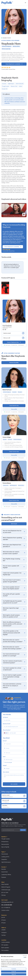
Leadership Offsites (6, 874)
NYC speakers (4, 945)
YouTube (3, 935)
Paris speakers (5, 950)
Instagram (4, 932)
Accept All (14, 971)
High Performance (5, 862)
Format (5, 740)
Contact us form (5, 910)
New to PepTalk (5, 847)
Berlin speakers (5, 947)
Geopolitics (4, 859)
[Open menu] (25, 3)
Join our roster (4, 892)
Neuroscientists (5, 844)
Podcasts (3, 877)
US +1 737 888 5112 (5, 907)
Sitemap (3, 895)
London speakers (5, 942)
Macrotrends (4, 854)
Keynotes (3, 869)
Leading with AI (5, 856)
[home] (7, 2)
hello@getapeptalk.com (7, 902)
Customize (13, 968)
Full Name (5, 717)
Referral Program (5, 887)
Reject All (14, 974)
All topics (3, 920)
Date (4, 756)
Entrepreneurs (4, 841)
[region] (14, 267)
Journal (3, 917)
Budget (5, 765)
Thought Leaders (5, 838)
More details (6, 772)
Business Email (7, 723)
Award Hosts (4, 872)
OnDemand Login (5, 889)
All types (3, 922)
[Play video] (23, 214)
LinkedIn (3, 929)
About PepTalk (4, 884)
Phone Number (7, 730)
